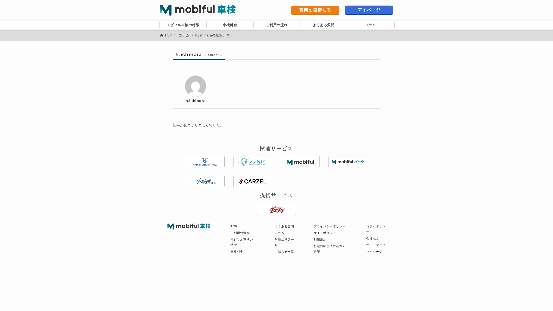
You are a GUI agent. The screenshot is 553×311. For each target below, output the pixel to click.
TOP (233, 226)
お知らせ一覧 (284, 251)
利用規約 (320, 239)
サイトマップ (375, 245)
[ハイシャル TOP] (198, 10)
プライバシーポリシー (330, 226)
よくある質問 (284, 226)
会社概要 (372, 238)
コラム (279, 233)
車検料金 (236, 251)
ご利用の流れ (240, 233)
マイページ (374, 251)
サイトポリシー (325, 233)
